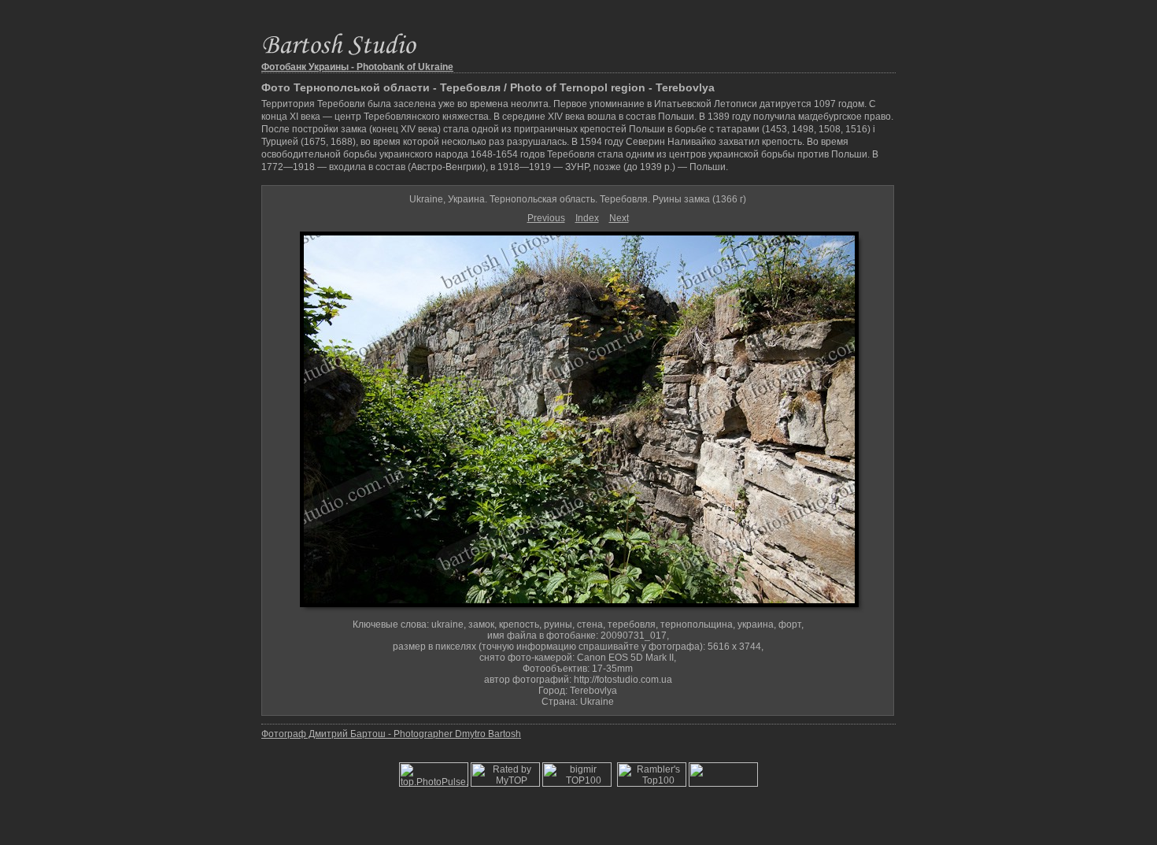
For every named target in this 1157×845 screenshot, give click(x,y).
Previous (546, 218)
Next (619, 218)
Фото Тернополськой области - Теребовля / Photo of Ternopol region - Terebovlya (488, 87)
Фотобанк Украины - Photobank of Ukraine (357, 66)
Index (587, 218)
